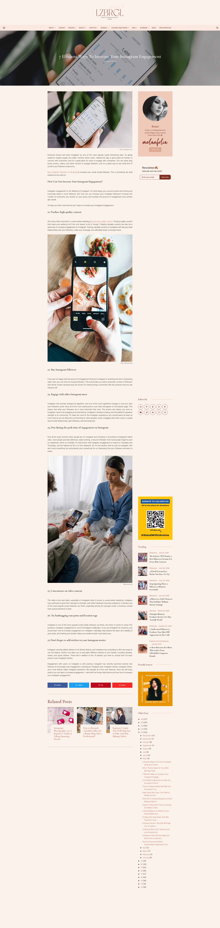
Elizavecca (153, 553)
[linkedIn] (152, 412)
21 (142, 861)
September (147, 745)
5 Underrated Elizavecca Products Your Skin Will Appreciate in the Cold (160, 632)
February (146, 854)
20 (142, 864)
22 (142, 732)
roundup (153, 611)
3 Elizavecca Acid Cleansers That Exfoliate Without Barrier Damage (161, 602)
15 (142, 881)
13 (142, 887)
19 (142, 867)
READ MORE (155, 149)
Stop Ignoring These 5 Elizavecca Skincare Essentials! (159, 587)
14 (142, 884)
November (147, 739)
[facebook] (165, 406)
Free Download (165, 28)
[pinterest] (146, 406)
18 (142, 871)
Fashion (71, 28)
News (154, 28)
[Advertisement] (155, 455)
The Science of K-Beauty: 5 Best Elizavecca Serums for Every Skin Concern (161, 559)
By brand (143, 28)
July (144, 752)
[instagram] (165, 412)
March (145, 851)
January (146, 857)
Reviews (104, 28)
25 (142, 722)
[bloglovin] (158, 412)
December (147, 736)
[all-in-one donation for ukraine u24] (155, 498)
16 (142, 877)
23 (142, 729)
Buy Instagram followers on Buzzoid (62, 172)
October (146, 742)
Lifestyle (92, 28)
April (145, 848)
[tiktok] (146, 412)
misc (134, 28)
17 (142, 874)
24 (142, 726)
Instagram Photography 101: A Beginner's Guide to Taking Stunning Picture (63, 733)
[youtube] (140, 412)
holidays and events (119, 28)
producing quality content (102, 221)
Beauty (81, 28)
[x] (158, 406)
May (145, 758)
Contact (62, 28)
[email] (140, 406)
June (145, 755)
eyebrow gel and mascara (159, 641)
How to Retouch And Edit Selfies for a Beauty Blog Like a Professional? (92, 732)
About (51, 28)
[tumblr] (152, 406)
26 (142, 719)
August (146, 749)
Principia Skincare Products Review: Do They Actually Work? (160, 617)
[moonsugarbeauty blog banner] (155, 673)
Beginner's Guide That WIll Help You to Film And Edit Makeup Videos (121, 732)
